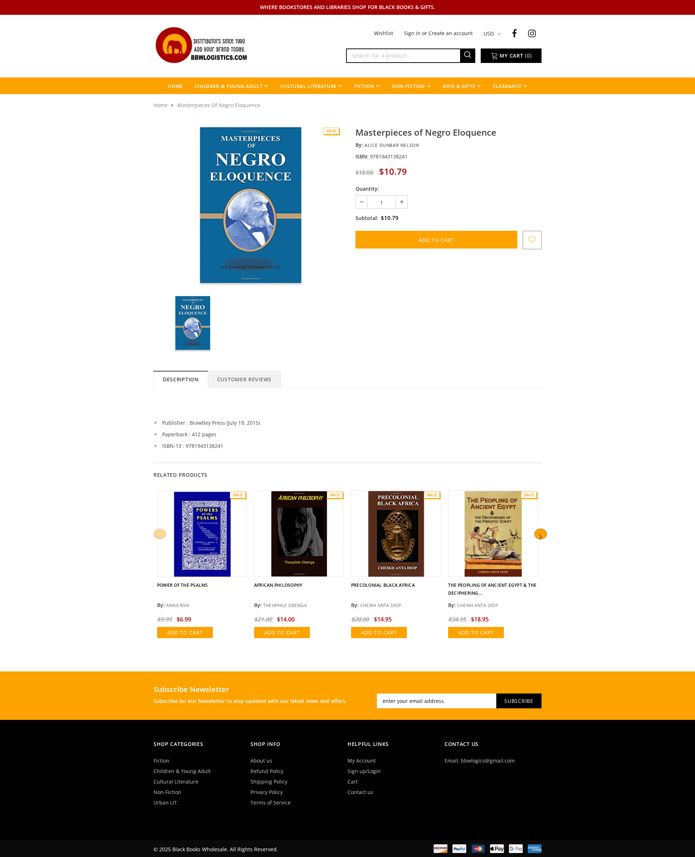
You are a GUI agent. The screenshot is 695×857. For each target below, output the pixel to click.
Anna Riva (177, 605)
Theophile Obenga (285, 605)
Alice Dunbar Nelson (392, 145)
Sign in (413, 33)
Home (160, 105)
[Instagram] (532, 33)
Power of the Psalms (182, 585)
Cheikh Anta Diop (380, 605)
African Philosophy (278, 585)
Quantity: (367, 188)
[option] (250, 206)
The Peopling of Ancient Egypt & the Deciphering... (492, 589)
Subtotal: (366, 218)
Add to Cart (185, 632)
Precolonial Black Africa (383, 585)
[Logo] (201, 44)
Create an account (451, 33)
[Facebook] (514, 33)
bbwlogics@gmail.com (488, 760)
